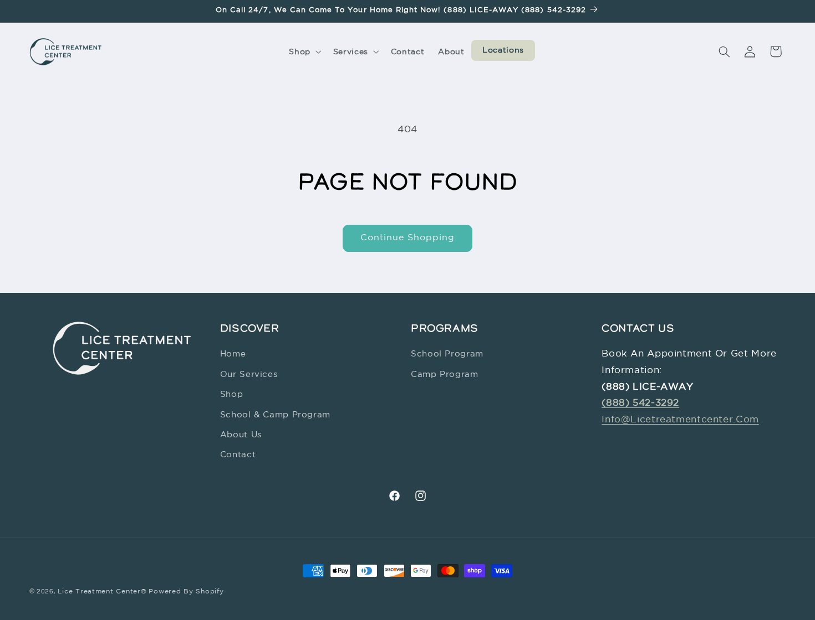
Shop (231, 395)
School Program (447, 354)
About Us (241, 434)
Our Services (249, 374)
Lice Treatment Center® (102, 592)
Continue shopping (407, 238)
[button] (304, 52)
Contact (238, 455)
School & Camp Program (275, 414)
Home (233, 354)
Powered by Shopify (186, 592)
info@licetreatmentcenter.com (680, 420)
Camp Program (444, 374)
